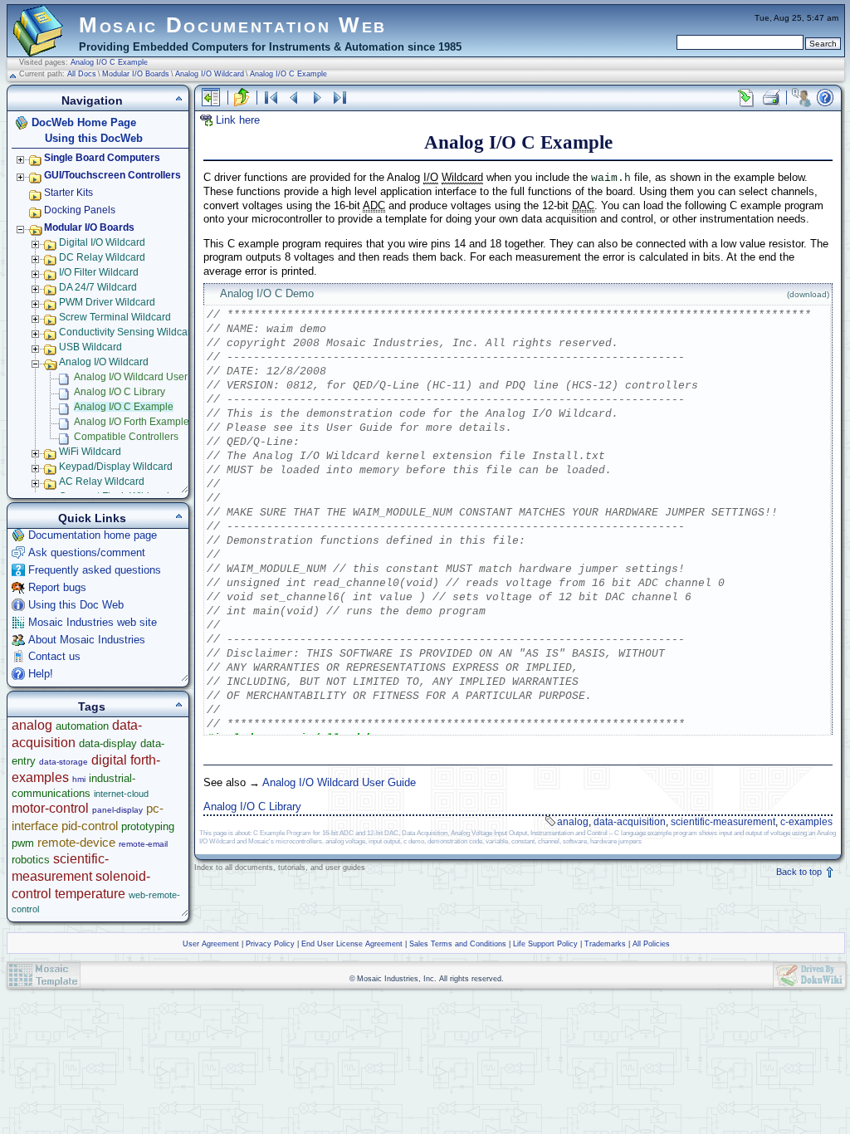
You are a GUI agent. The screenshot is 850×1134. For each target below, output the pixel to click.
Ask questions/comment (86, 552)
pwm (23, 843)
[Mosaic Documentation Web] (38, 49)
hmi (78, 779)
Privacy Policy (270, 944)
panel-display (117, 809)
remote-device (76, 842)
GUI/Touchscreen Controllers (112, 175)
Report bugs (57, 587)
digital (109, 760)
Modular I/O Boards (135, 74)
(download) (808, 294)
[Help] (825, 97)
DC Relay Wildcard (102, 257)
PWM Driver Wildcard (107, 302)
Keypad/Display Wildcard (116, 467)
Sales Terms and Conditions (457, 944)
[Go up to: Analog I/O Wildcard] (241, 97)
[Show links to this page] (746, 97)
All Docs (81, 74)
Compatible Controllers (126, 437)
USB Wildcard (90, 347)
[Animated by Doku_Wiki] (809, 975)
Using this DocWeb (94, 138)
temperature (90, 894)
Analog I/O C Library (252, 806)
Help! (40, 673)
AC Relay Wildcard (101, 481)
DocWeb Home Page (84, 122)
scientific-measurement (723, 822)
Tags (91, 706)
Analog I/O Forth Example (131, 422)
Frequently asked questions (94, 570)
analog (573, 822)
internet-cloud (121, 794)
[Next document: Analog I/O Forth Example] (317, 97)
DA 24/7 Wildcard (98, 287)
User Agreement (211, 944)
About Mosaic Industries (86, 639)
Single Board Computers (102, 158)
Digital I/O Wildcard (102, 242)
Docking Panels (79, 210)
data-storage (63, 761)
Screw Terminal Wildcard (115, 317)
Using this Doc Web (76, 605)
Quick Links (92, 518)
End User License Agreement (352, 944)
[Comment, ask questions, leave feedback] (801, 97)
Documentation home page (92, 535)
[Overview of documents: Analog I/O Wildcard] (270, 97)
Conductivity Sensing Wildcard (128, 332)
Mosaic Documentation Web (233, 25)
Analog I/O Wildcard (209, 74)
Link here (238, 120)
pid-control (89, 826)
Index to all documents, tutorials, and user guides (279, 867)
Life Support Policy (545, 944)
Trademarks (605, 944)
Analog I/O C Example (109, 62)
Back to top (800, 872)
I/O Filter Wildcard (99, 272)
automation (82, 726)
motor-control (50, 808)
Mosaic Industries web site (92, 622)
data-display (108, 743)
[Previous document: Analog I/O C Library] (293, 97)
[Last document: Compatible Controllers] (340, 97)
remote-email (143, 843)
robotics (31, 859)
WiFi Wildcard (90, 452)
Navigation (92, 100)
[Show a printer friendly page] (770, 97)
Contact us (54, 656)
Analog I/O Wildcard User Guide (339, 782)
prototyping (147, 826)
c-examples (806, 822)
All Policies (651, 944)
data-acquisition (630, 822)
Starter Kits (68, 193)
